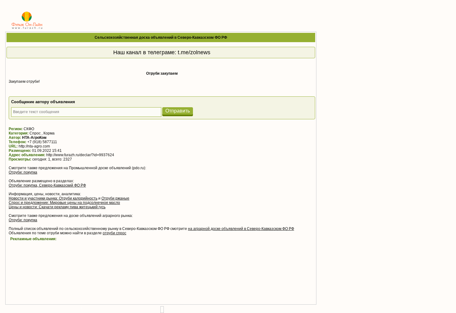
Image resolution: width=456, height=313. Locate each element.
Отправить (177, 110)
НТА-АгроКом (34, 137)
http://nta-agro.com (34, 146)
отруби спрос (114, 233)
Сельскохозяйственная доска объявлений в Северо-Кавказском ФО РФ (161, 37)
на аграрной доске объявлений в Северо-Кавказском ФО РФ (241, 229)
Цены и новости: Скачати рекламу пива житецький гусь (57, 207)
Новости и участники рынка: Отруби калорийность (53, 198)
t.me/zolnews (194, 52)
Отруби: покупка (23, 172)
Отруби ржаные (115, 198)
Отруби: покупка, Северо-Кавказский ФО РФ (47, 185)
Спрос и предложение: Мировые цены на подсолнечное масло (64, 203)
